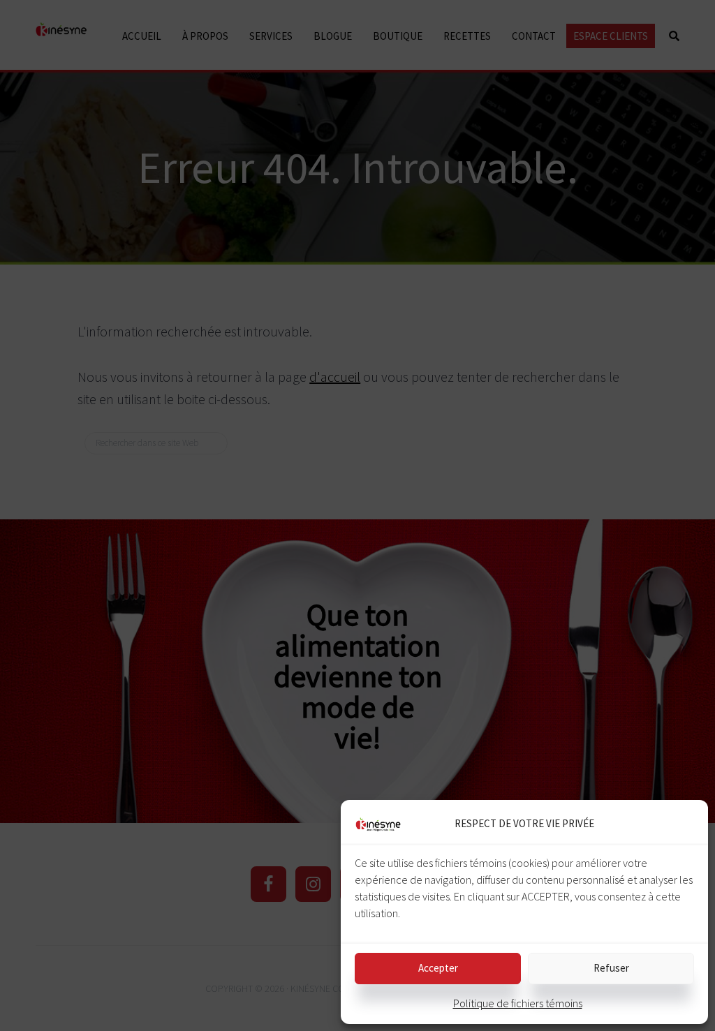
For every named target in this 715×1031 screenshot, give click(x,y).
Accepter (438, 967)
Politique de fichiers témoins (517, 1003)
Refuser (611, 967)
